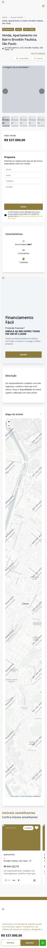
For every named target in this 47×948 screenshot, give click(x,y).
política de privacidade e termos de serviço (25, 217)
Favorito (40, 58)
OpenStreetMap (26, 796)
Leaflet (15, 796)
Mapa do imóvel (14, 414)
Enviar (23, 206)
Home (4, 17)
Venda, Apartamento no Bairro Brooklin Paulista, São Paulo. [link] (22, 22)
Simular (23, 354)
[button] (5, 91)
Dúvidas (10, 942)
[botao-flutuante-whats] (43, 943)
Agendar (30, 942)
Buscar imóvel (17, 17)
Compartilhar (24, 58)
